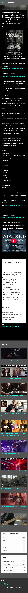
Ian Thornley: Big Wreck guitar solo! (10, 453)
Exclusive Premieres (14, 567)
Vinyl (14, 544)
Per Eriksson (16, 326)
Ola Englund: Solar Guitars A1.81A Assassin (12, 360)
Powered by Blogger (15, 587)
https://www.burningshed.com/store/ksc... (13, 76)
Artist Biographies (14, 570)
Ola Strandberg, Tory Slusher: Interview (11, 378)
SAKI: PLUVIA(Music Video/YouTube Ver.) (11, 488)
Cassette (14, 550)
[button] (3, 27)
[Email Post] (3, 324)
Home (4, 583)
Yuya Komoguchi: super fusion (9, 526)
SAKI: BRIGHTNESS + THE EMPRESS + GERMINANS (14, 396)
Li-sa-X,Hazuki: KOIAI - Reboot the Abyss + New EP (14, 471)
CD (14, 537)
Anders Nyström (6, 326)
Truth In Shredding (9, 2)
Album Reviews (14, 564)
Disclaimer (6, 584)
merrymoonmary (17, 590)
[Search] (26, 2)
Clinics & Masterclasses (14, 561)
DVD (14, 541)
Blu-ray (14, 547)
